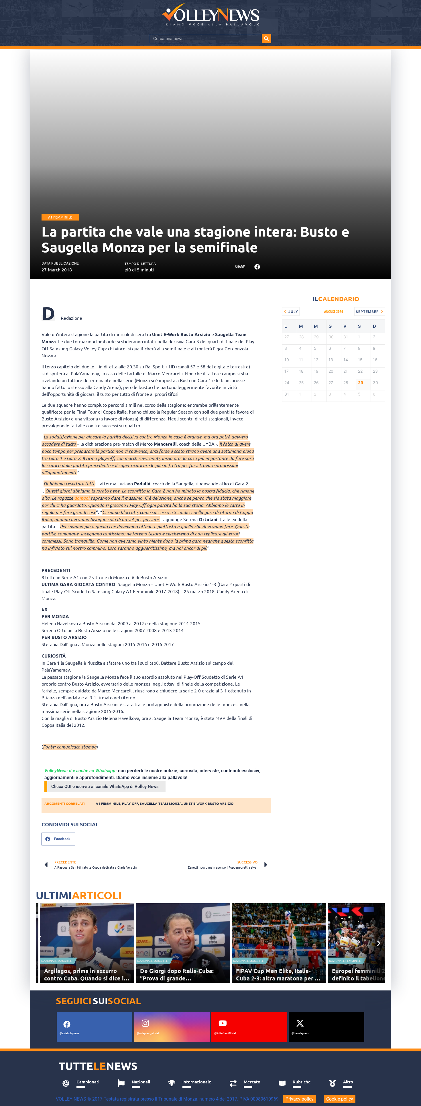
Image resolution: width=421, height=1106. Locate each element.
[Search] (266, 38)
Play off (130, 803)
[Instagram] (145, 1023)
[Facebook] (67, 1024)
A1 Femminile (60, 217)
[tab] (83, 1083)
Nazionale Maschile (56, 960)
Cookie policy (339, 1099)
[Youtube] (222, 1023)
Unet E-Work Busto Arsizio (208, 803)
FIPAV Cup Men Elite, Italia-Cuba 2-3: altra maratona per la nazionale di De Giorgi (278, 978)
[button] (257, 267)
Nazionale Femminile (345, 960)
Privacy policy (300, 1099)
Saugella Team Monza (161, 803)
